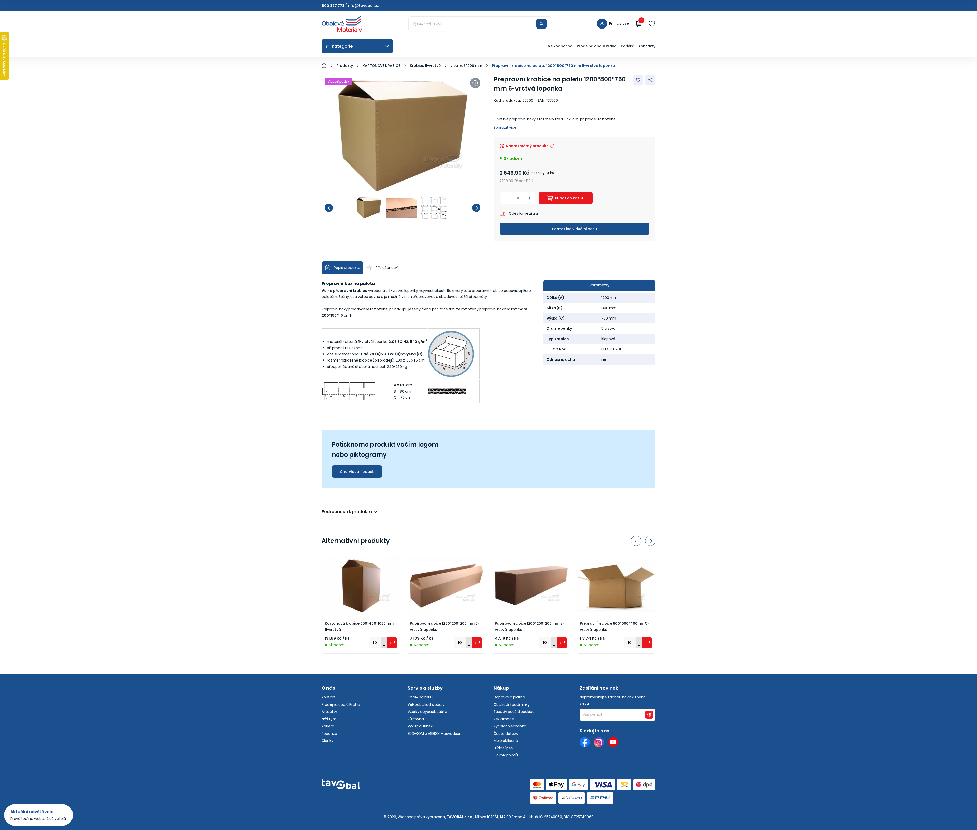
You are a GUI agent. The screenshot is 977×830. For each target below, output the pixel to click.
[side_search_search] (541, 24)
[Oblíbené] (651, 23)
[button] (329, 208)
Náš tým (329, 719)
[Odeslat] (649, 715)
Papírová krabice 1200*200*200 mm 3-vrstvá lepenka (529, 626)
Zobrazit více (505, 127)
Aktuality (329, 711)
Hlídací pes (503, 748)
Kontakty (646, 46)
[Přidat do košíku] (392, 642)
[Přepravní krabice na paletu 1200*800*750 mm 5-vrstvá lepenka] (402, 135)
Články (327, 740)
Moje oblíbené (506, 740)
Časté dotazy (506, 733)
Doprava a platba (509, 697)
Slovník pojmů (506, 755)
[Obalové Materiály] (327, 65)
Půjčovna (416, 719)
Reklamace (504, 719)
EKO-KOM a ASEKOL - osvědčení (435, 733)
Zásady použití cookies (514, 711)
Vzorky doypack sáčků (427, 711)
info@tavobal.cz (363, 5)
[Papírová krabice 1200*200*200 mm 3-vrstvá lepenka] (531, 585)
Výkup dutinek (420, 726)
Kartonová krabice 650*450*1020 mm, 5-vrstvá (359, 626)
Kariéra (627, 46)
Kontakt (329, 697)
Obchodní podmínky (512, 704)
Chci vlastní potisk (357, 471)
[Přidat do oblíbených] (638, 80)
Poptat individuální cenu (574, 228)
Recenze (329, 733)
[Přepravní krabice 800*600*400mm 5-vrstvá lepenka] (616, 585)
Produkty (344, 65)
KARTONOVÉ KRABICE (381, 65)
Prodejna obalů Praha (597, 46)
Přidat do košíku (569, 198)
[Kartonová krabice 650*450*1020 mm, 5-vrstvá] (361, 585)
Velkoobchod (560, 46)
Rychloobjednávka (510, 726)
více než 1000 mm (466, 65)
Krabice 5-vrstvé (425, 65)
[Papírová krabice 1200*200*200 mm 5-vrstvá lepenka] (446, 585)
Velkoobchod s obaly (426, 704)
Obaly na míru (420, 697)
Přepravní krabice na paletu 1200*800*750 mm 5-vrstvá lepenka (553, 65)
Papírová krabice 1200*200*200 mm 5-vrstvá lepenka (444, 626)
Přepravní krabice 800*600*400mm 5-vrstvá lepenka (614, 626)
